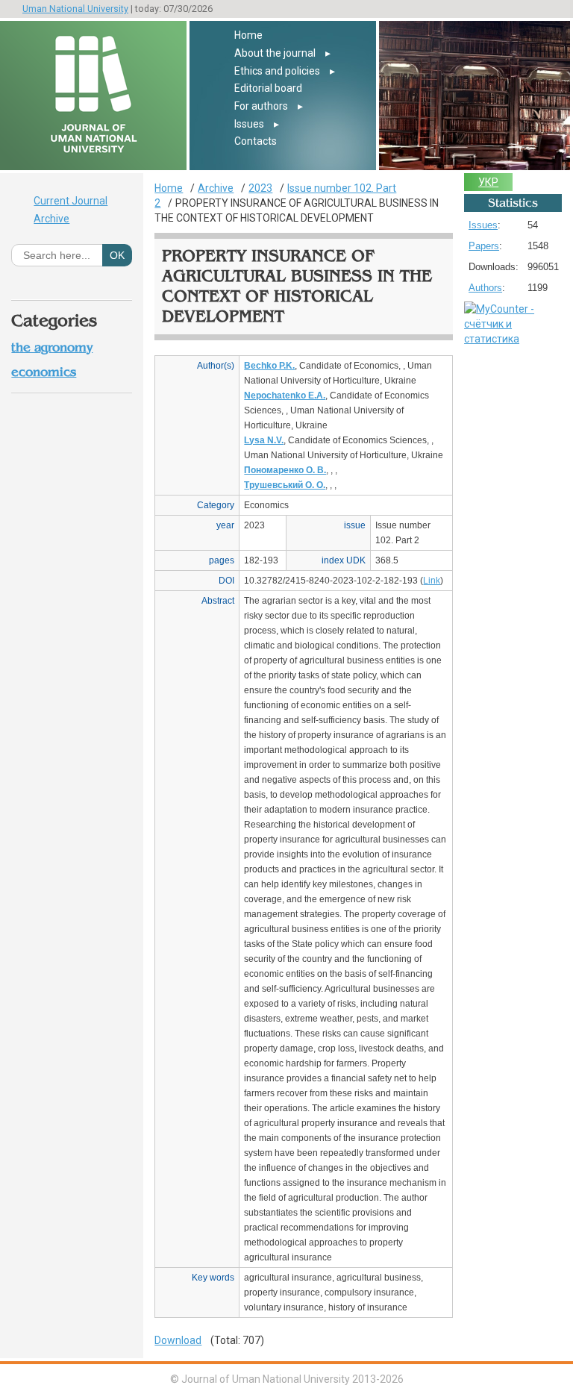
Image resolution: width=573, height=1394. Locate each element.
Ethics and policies (277, 71)
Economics (43, 372)
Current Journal (70, 201)
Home (248, 35)
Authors (485, 287)
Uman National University (75, 8)
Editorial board (268, 88)
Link (431, 580)
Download (177, 1340)
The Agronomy (52, 347)
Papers (484, 245)
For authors (261, 106)
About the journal (275, 53)
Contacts (255, 141)
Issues (249, 124)
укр (488, 182)
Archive (51, 219)
